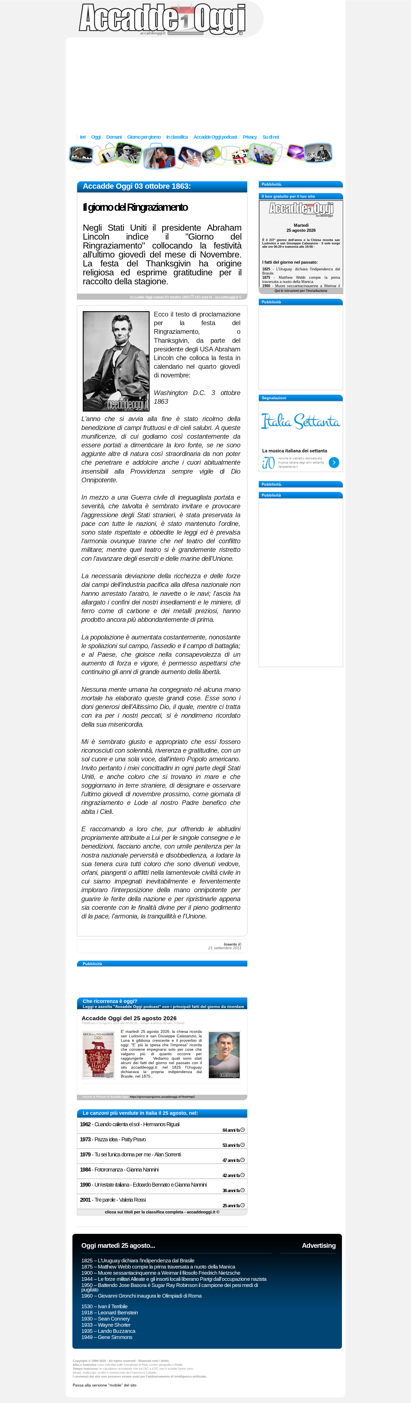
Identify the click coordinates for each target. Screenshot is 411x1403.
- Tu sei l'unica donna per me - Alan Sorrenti (130, 1154)
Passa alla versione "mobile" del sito (104, 1385)
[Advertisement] (205, 82)
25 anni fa (231, 1205)
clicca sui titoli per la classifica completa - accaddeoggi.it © (162, 1212)
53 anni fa (231, 1145)
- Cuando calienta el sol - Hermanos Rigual (129, 1124)
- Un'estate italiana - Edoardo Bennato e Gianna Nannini (143, 1185)
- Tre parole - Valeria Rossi (112, 1200)
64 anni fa (231, 1130)
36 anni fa (231, 1190)
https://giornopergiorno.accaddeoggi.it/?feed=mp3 (162, 1096)
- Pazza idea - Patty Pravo (112, 1139)
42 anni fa (231, 1175)
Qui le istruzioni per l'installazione (301, 290)
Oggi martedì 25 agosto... (118, 1245)
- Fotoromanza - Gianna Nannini (119, 1169)
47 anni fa (231, 1160)
